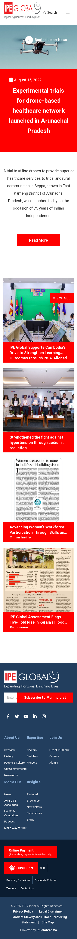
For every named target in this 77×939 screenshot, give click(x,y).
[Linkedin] (34, 716)
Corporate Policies (45, 880)
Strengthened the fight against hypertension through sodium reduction (36, 442)
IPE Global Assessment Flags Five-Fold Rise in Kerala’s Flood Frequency (37, 621)
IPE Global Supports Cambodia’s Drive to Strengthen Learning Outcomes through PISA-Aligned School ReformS (38, 352)
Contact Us (27, 888)
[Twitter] (17, 716)
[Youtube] (26, 716)
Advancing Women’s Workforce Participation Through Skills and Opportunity (38, 531)
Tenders (11, 888)
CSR (42, 868)
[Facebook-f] (8, 716)
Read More (38, 240)
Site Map (48, 922)
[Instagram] (43, 716)
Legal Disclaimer (51, 911)
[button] (68, 12)
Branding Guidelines (18, 880)
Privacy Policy (23, 911)
